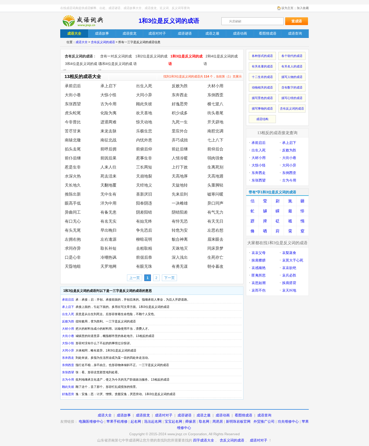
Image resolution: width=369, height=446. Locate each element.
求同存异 (73, 248)
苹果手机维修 (117, 421)
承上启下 (108, 86)
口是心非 (73, 257)
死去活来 (108, 176)
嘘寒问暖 (215, 194)
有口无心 (73, 221)
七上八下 (215, 140)
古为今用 (108, 104)
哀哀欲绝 (289, 268)
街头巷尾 (215, 113)
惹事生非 (144, 158)
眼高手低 (73, 203)
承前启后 (73, 86)
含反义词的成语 (232, 440)
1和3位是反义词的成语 (169, 20)
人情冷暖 (180, 158)
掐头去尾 (73, 149)
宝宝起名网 (173, 421)
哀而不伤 (259, 290)
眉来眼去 (215, 239)
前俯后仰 (144, 149)
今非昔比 (73, 122)
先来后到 (180, 194)
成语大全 (82, 42)
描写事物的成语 (262, 108)
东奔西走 (180, 95)
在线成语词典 (87, 21)
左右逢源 (108, 239)
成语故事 (124, 415)
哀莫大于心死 (292, 260)
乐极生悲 (144, 131)
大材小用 (215, 86)
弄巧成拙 (180, 140)
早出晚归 (108, 230)
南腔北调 (215, 131)
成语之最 (204, 415)
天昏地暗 (73, 266)
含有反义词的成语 (103, 42)
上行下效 (180, 167)
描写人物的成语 (291, 77)
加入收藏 (303, 8)
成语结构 (262, 119)
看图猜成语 (243, 415)
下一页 (169, 278)
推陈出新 (73, 194)
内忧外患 (144, 140)
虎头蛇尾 (73, 113)
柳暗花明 (144, 239)
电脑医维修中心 (91, 421)
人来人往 (108, 167)
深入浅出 (180, 257)
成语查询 (264, 415)
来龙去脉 (108, 131)
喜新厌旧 (144, 194)
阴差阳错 (144, 212)
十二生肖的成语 (262, 77)
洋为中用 (108, 203)
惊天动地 (144, 122)
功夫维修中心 (288, 421)
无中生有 (108, 194)
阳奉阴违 (144, 203)
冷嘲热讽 (108, 257)
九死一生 (180, 122)
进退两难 (108, 122)
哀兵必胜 (289, 275)
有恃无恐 (180, 221)
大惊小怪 (108, 95)
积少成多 (180, 113)
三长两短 (144, 167)
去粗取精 (144, 248)
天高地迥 (215, 176)
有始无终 (144, 221)
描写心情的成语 (291, 98)
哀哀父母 (259, 253)
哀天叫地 (289, 290)
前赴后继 (180, 149)
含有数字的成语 (291, 87)
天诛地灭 (180, 248)
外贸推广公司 (264, 421)
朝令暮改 (215, 266)
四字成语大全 (203, 440)
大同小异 (144, 95)
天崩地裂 (144, 176)
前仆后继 (73, 158)
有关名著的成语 (262, 66)
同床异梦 (215, 248)
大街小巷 (73, 95)
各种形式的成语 (262, 56)
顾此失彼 (144, 104)
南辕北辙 (73, 140)
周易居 (217, 421)
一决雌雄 (180, 203)
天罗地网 (108, 266)
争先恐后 (144, 230)
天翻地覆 (108, 185)
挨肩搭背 (289, 283)
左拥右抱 (73, 239)
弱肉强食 (215, 158)
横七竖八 (215, 104)
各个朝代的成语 (291, 56)
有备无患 (108, 212)
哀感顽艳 (259, 268)
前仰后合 (215, 149)
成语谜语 (184, 415)
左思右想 (215, 230)
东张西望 (73, 104)
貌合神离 (180, 239)
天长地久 (73, 185)
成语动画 (223, 415)
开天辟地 (215, 122)
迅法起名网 (153, 421)
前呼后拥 (108, 149)
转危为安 (180, 230)
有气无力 (215, 212)
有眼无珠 (144, 266)
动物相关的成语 (262, 87)
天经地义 (144, 185)
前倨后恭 (144, 257)
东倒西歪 (215, 95)
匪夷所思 (259, 275)
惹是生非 (73, 167)
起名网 (136, 421)
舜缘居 (190, 421)
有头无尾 (73, 230)
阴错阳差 (180, 212)
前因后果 (108, 158)
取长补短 (108, 248)
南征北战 (108, 140)
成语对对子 (163, 415)
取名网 (204, 421)
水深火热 (73, 176)
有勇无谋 (180, 266)
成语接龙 (143, 415)
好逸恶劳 (180, 104)
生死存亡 (215, 257)
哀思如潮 (259, 283)
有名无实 (108, 221)
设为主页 (287, 8)
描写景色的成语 (262, 98)
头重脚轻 (215, 185)
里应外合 (180, 131)
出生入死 (144, 86)
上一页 (134, 278)
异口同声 (215, 203)
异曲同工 (73, 212)
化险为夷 (108, 113)
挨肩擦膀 (259, 260)
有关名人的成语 (291, 66)
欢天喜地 (144, 113)
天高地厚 (180, 176)
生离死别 (215, 167)
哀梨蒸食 (289, 253)
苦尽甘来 (73, 131)
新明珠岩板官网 (238, 421)
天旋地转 (180, 185)
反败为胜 (180, 86)
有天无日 (215, 221)
